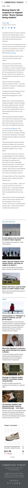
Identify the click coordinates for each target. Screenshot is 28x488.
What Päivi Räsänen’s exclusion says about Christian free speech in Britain (14, 350)
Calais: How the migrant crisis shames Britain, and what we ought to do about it (13, 263)
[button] (2, 2)
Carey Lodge (5, 23)
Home (3, 6)
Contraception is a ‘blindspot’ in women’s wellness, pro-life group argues (13, 317)
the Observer (13, 128)
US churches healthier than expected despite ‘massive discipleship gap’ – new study (12, 406)
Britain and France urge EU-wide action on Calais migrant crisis (13, 287)
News (8, 6)
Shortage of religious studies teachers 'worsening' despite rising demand (12, 379)
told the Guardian (11, 53)
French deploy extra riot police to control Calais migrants (13, 239)
